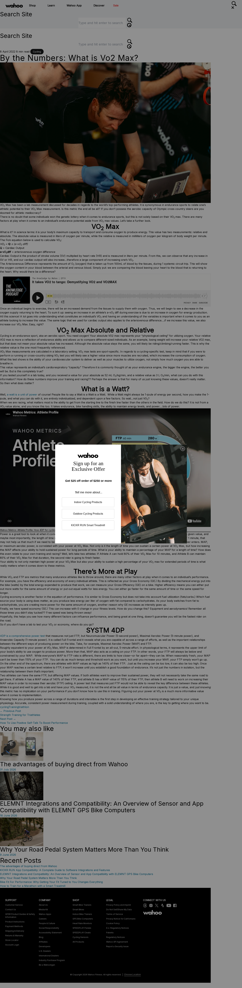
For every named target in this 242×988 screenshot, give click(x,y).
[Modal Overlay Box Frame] (121, 494)
